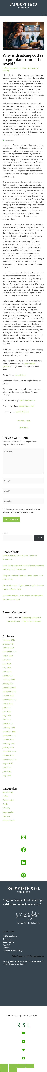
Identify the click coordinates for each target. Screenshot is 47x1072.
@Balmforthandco (27, 400)
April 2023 (7, 719)
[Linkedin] (23, 862)
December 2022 (9, 731)
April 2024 (7, 671)
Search (5, 533)
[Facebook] (23, 850)
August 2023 (8, 703)
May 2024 (7, 667)
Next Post (23, 427)
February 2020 (9, 743)
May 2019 (7, 775)
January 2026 (8, 644)
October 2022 (8, 739)
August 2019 (8, 763)
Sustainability (8, 812)
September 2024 (10, 652)
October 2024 (8, 648)
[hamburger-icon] (44, 14)
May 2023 (7, 715)
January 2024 (8, 683)
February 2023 (9, 727)
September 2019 (10, 759)
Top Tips (6, 816)
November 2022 (9, 735)
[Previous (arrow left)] (4, 1070)
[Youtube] (23, 1033)
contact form (20, 375)
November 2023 (9, 691)
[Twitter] (23, 1050)
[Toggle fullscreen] (13, 1066)
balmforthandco (22, 412)
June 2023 (7, 711)
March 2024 (8, 675)
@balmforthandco (26, 406)
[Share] (21, 1066)
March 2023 (8, 723)
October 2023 (8, 695)
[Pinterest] (23, 875)
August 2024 (8, 656)
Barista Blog (8, 792)
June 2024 (7, 664)
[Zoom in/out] (4, 1066)
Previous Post (23, 420)
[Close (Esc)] (30, 1066)
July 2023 (6, 707)
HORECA (6, 808)
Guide (5, 804)
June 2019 (7, 771)
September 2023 (10, 699)
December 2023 (9, 687)
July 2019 (6, 767)
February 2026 (9, 640)
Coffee (5, 68)
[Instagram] (23, 837)
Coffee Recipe (8, 800)
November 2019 (9, 751)
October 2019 (8, 755)
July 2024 (6, 660)
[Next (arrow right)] (13, 1070)
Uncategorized (9, 820)
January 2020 (8, 747)
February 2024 (9, 679)
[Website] (23, 501)
